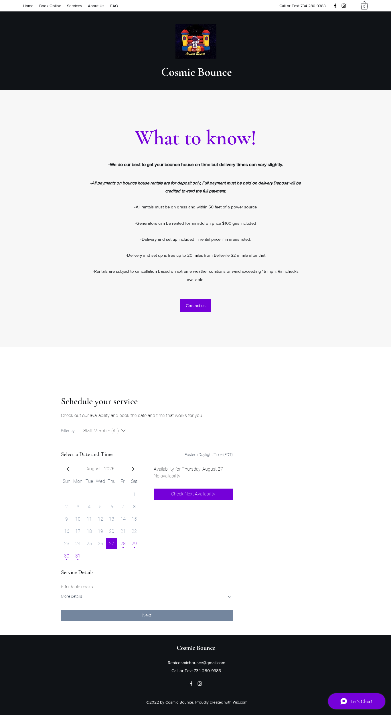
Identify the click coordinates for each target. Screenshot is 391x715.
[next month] (132, 469)
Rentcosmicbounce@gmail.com (196, 662)
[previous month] (68, 469)
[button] (364, 5)
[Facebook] (335, 6)
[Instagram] (344, 6)
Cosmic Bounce (196, 72)
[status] (209, 455)
